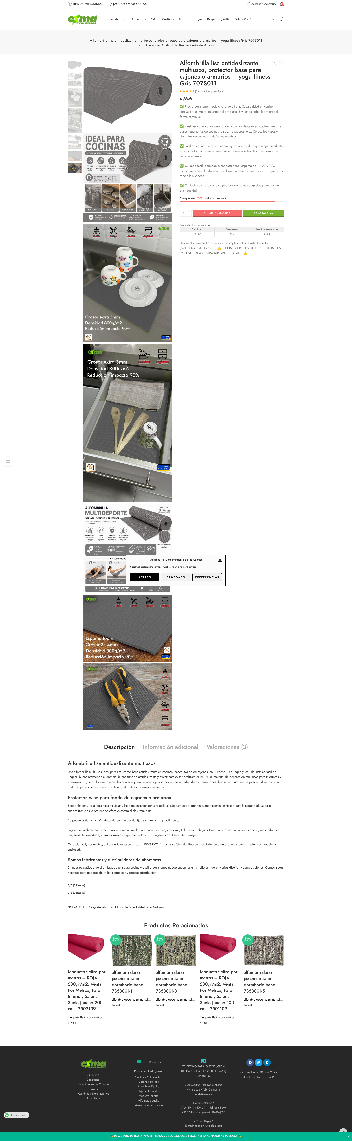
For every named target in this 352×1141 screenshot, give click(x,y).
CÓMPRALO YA (263, 213)
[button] (220, 560)
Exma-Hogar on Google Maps (203, 1126)
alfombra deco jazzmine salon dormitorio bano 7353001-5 (264, 999)
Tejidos (184, 19)
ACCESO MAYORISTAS (130, 3)
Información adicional (170, 747)
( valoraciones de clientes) (210, 91)
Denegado (176, 577)
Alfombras (138, 19)
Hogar (198, 19)
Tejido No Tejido (149, 1091)
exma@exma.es (151, 1062)
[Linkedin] (267, 1062)
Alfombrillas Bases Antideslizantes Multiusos (189, 45)
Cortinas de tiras (149, 1082)
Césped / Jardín (218, 19)
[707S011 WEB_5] (127, 696)
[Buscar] (281, 19)
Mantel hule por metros (148, 1105)
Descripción (119, 747)
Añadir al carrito (217, 213)
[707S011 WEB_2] (127, 283)
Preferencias (207, 577)
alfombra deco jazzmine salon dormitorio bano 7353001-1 (132, 999)
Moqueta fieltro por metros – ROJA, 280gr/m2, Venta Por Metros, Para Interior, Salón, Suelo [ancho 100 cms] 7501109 (220, 1017)
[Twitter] (258, 1062)
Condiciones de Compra (93, 1084)
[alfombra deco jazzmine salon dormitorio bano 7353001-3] (176, 950)
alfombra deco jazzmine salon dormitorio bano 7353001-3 (176, 999)
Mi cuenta (93, 1075)
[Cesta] (273, 19)
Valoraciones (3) (227, 747)
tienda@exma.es (203, 1094)
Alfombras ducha (148, 1100)
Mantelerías (118, 19)
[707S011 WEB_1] (127, 177)
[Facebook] (250, 1062)
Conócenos (93, 1079)
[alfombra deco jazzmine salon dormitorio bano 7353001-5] (264, 950)
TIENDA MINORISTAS (87, 3)
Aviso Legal (94, 1098)
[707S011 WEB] (75, 65)
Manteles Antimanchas (148, 1077)
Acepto (145, 577)
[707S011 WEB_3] (127, 423)
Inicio (141, 45)
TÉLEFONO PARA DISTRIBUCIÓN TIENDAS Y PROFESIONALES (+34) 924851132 (203, 1071)
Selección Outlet (246, 19)
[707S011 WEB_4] (127, 628)
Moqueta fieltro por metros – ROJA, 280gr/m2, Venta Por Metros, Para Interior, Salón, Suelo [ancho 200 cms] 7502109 (88, 1017)
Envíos (94, 1089)
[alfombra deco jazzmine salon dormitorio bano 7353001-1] (132, 950)
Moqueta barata (148, 1096)
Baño (154, 19)
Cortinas (168, 19)
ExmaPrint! (267, 1077)
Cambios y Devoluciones (93, 1093)
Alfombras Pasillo (148, 1086)
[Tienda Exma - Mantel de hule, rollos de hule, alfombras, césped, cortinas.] (83, 19)
